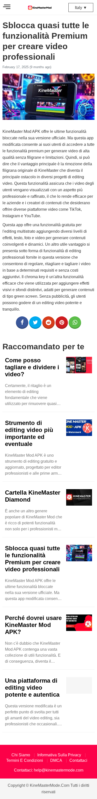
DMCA (56, 760)
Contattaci (78, 760)
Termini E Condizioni (24, 760)
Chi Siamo (20, 755)
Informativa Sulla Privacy (59, 755)
